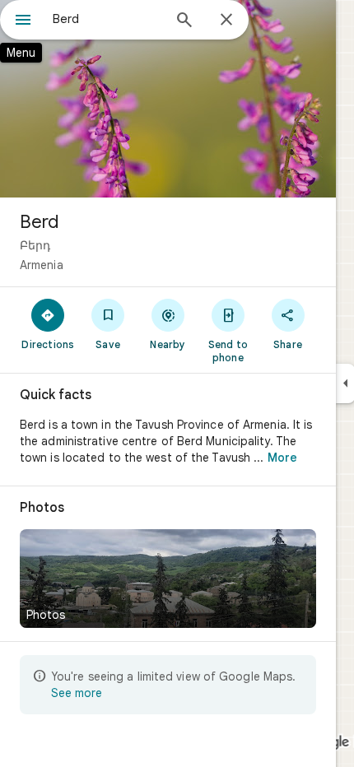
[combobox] (107, 19)
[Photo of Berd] (168, 99)
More (282, 457)
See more (76, 693)
